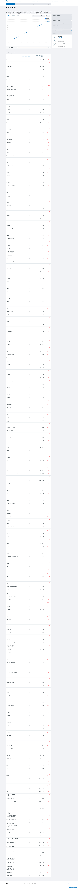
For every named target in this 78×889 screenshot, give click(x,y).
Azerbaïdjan (9, 735)
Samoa (8, 76)
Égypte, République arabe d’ (12, 586)
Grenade (8, 520)
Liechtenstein (9, 404)
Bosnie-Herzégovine (10, 705)
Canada (8, 669)
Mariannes (9, 334)
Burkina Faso (9, 722)
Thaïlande (8, 145)
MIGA (32, 883)
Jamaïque (8, 457)
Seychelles (9, 162)
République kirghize (10, 440)
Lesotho (8, 397)
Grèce (8, 523)
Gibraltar (8, 540)
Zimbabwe (9, 59)
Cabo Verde (9, 632)
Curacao (8, 622)
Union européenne (10, 829)
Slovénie (8, 175)
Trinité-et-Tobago (10, 129)
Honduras (8, 500)
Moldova (8, 371)
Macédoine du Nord (10, 354)
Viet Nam (8, 82)
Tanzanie (8, 116)
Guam (8, 510)
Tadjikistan (9, 142)
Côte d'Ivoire (9, 652)
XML (59, 37)
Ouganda (8, 112)
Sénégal (8, 215)
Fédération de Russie (11, 228)
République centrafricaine (12, 672)
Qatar (8, 235)
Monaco (8, 374)
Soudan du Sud (9, 188)
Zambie (8, 63)
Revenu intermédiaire (11, 862)
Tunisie (8, 126)
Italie (7, 460)
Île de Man (9, 483)
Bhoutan (8, 679)
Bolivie (8, 692)
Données (20, 1)
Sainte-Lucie (9, 407)
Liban (8, 417)
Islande (8, 467)
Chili (7, 659)
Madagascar (9, 367)
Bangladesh (9, 718)
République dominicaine (11, 596)
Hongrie (8, 490)
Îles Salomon (9, 208)
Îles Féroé (8, 559)
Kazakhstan (9, 447)
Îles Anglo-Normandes (11, 662)
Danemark (9, 599)
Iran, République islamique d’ (12, 473)
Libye (8, 410)
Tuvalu (8, 119)
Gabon (8, 553)
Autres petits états (10, 798)
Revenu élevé (9, 875)
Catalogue (67, 4)
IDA (27, 883)
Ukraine (8, 109)
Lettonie (8, 387)
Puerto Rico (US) (10, 255)
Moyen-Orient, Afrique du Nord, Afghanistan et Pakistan (12, 812)
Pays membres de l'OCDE (11, 801)
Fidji (7, 566)
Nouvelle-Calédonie (10, 311)
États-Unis (9, 102)
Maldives (8, 364)
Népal (8, 291)
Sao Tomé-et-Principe (11, 185)
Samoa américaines (10, 748)
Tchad (8, 152)
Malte (8, 347)
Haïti (7, 493)
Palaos (8, 265)
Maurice (8, 324)
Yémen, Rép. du (10, 69)
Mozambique (9, 331)
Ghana (8, 543)
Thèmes (45, 1)
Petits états (9, 781)
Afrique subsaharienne (11, 785)
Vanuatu (8, 79)
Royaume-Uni (9, 549)
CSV (57, 37)
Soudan (8, 218)
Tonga (8, 132)
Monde (8, 778)
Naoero (8, 288)
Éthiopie (8, 573)
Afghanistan (9, 771)
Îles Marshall (9, 357)
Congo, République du (11, 642)
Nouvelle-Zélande (10, 285)
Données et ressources (53, 1)
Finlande (8, 569)
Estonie (8, 576)
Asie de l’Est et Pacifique (11, 842)
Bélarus (8, 702)
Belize (8, 699)
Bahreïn (8, 712)
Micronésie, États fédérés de (12, 556)
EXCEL (62, 37)
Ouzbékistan (9, 99)
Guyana (8, 506)
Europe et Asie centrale (11, 835)
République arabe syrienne (12, 159)
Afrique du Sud (9, 66)
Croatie (8, 497)
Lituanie (8, 394)
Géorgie (8, 546)
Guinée (8, 536)
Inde (7, 480)
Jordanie (8, 453)
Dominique (9, 603)
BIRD (25, 883)
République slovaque (11, 179)
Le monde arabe (10, 855)
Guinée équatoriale (10, 526)
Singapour (9, 212)
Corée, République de (11, 427)
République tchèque (10, 612)
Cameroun (9, 649)
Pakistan (8, 278)
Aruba (8, 775)
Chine (8, 655)
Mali (7, 351)
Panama (8, 275)
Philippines (9, 268)
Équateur (8, 589)
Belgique (8, 728)
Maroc (8, 377)
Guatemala (9, 513)
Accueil (33, 1)
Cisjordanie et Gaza (10, 241)
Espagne (8, 579)
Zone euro (9, 832)
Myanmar (8, 344)
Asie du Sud (9, 791)
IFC (29, 883)
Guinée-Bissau (9, 530)
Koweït (8, 424)
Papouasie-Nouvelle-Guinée (12, 261)
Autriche (8, 738)
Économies (39, 1)
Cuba (8, 626)
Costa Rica (9, 629)
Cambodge (9, 437)
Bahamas (8, 709)
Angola (8, 768)
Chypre (8, 616)
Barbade (8, 685)
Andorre (8, 761)
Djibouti (8, 606)
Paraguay (8, 245)
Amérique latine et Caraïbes (12, 819)
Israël (8, 463)
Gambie (8, 533)
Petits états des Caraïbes (11, 849)
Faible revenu (9, 872)
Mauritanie (9, 328)
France (8, 563)
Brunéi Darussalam (10, 682)
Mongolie (8, 338)
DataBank (56, 4)
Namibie (8, 314)
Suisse (8, 665)
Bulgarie (8, 715)
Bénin (8, 725)
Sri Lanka (8, 400)
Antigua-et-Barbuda (10, 745)
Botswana (8, 675)
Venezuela (9, 92)
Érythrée (8, 583)
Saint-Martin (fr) (10, 381)
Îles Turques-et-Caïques (11, 155)
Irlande (8, 477)
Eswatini (8, 169)
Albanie (8, 765)
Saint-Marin (9, 198)
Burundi (8, 732)
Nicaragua (8, 301)
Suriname (8, 182)
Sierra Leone (9, 205)
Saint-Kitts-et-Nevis (10, 430)
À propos (62, 1)
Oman (8, 281)
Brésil (8, 689)
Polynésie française (10, 238)
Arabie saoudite (10, 222)
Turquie (8, 122)
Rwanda (8, 225)
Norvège (8, 294)
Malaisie (8, 318)
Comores (8, 636)
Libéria (8, 414)
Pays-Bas (8, 298)
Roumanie (8, 232)
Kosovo (8, 73)
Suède (8, 172)
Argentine (8, 755)
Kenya (8, 443)
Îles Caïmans (9, 619)
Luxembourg (9, 391)
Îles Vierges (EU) (10, 86)
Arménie (8, 752)
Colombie (8, 639)
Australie (8, 742)
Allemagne (9, 609)
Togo (7, 149)
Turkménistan (9, 139)
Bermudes (8, 695)
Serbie (8, 192)
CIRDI (35, 883)
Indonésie (8, 487)
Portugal (8, 248)
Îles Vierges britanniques (11, 89)
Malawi (8, 321)
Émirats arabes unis (10, 758)
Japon (8, 450)
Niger (8, 308)
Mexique (8, 361)
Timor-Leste (9, 136)
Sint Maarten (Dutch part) (12, 165)
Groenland (9, 516)
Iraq (7, 470)
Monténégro (9, 341)
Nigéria (8, 304)
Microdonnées (62, 4)
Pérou (8, 271)
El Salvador (9, 202)
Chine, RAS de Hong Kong (11, 503)
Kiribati (8, 434)
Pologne (8, 258)
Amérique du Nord (10, 805)
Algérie (8, 593)
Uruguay (8, 106)
